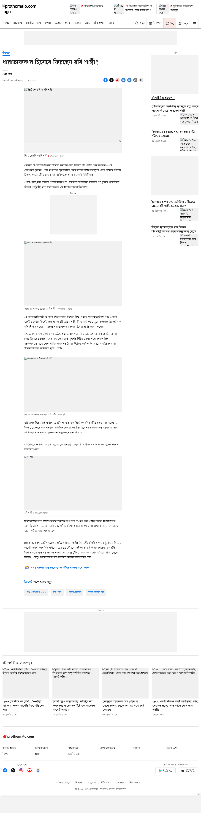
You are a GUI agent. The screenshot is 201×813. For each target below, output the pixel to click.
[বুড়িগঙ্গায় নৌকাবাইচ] (75, 9)
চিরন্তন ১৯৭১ (171, 748)
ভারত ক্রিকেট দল (96, 592)
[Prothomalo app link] (165, 771)
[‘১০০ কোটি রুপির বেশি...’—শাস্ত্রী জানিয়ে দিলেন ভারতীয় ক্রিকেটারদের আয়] (26, 683)
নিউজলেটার (134, 782)
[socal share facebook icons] (106, 82)
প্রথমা (37, 754)
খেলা (67, 23)
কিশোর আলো (41, 748)
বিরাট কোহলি (75, 592)
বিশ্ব (39, 23)
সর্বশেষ (6, 23)
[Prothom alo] (24, 9)
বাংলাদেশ (17, 23)
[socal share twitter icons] (112, 82)
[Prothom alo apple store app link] (188, 771)
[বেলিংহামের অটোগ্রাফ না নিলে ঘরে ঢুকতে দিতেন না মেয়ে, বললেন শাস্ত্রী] (189, 119)
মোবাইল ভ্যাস (74, 754)
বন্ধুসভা (136, 748)
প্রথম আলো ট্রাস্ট (107, 748)
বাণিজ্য (48, 23)
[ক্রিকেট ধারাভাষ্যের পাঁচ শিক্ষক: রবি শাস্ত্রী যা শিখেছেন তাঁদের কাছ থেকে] (189, 240)
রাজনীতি (30, 23)
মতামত (58, 23)
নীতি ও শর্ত (106, 782)
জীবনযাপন (99, 23)
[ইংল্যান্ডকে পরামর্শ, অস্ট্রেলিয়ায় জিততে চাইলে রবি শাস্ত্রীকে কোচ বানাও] (189, 214)
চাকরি (87, 23)
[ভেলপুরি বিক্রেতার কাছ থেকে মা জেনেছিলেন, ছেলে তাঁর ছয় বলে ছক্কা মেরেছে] (125, 683)
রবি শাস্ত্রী (57, 592)
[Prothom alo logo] (18, 737)
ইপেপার (6, 754)
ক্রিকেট (6, 53)
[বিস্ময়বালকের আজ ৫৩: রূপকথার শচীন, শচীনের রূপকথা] (189, 144)
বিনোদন (77, 23)
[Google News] (38, 771)
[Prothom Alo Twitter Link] (15, 771)
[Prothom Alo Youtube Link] (31, 771)
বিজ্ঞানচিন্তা (73, 748)
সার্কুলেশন (91, 782)
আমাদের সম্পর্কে (63, 782)
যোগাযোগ (120, 782)
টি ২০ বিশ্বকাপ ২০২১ (36, 592)
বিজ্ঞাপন (78, 782)
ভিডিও (111, 23)
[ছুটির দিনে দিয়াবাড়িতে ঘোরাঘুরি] (164, 9)
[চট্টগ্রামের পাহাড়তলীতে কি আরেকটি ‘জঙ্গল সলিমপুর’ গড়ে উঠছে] (119, 9)
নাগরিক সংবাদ (9, 748)
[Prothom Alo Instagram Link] (23, 771)
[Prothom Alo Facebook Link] (7, 771)
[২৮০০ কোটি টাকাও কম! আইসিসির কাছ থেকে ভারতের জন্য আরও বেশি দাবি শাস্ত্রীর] (175, 683)
